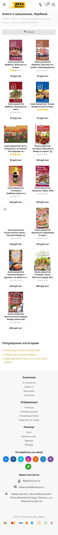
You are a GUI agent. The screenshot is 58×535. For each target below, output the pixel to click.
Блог (29, 432)
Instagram (28, 459)
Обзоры (29, 444)
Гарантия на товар (29, 419)
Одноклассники (36, 459)
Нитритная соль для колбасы (20, 354)
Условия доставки (29, 415)
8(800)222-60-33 (31, 480)
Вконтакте (6, 459)
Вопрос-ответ (29, 436)
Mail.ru (43, 459)
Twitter (21, 459)
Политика (29, 395)
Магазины (29, 390)
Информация (29, 402)
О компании (29, 382)
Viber (51, 459)
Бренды (29, 440)
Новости (29, 386)
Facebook (13, 459)
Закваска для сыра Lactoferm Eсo (22, 350)
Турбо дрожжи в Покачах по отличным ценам (25, 360)
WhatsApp (28, 467)
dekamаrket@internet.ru (31, 487)
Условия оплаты (29, 411)
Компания (29, 377)
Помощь (29, 407)
